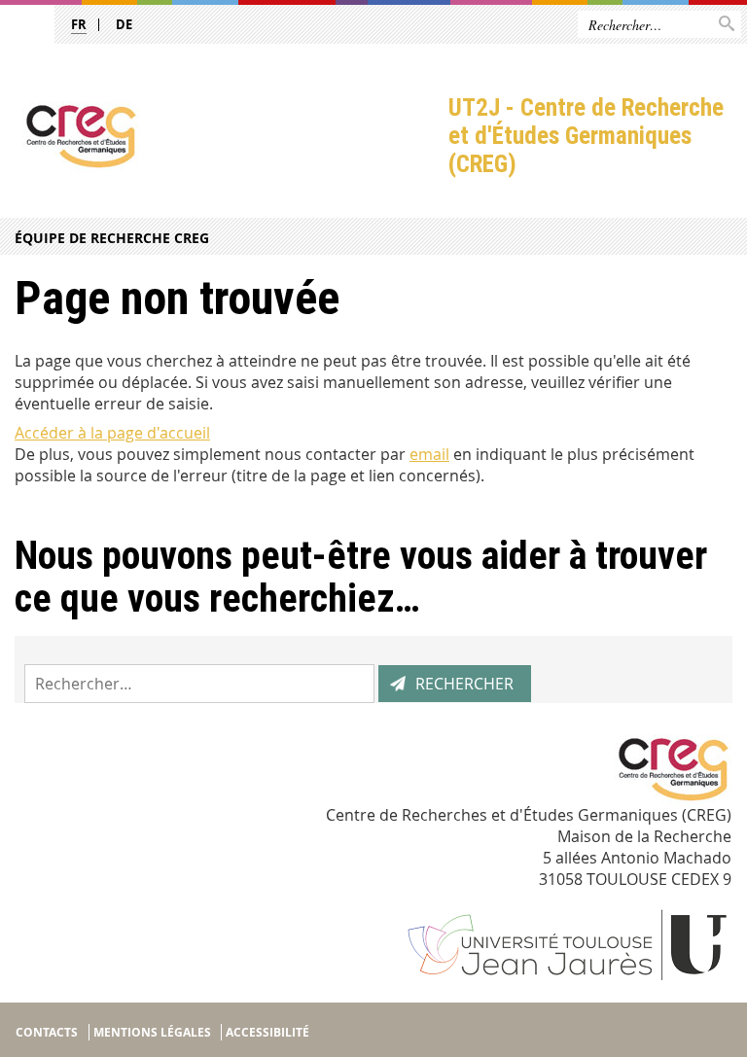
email (429, 454)
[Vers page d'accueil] (224, 136)
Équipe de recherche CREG (112, 238)
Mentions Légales (152, 1032)
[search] (199, 683)
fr (79, 24)
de (124, 24)
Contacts (47, 1032)
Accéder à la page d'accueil (112, 432)
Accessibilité (267, 1032)
